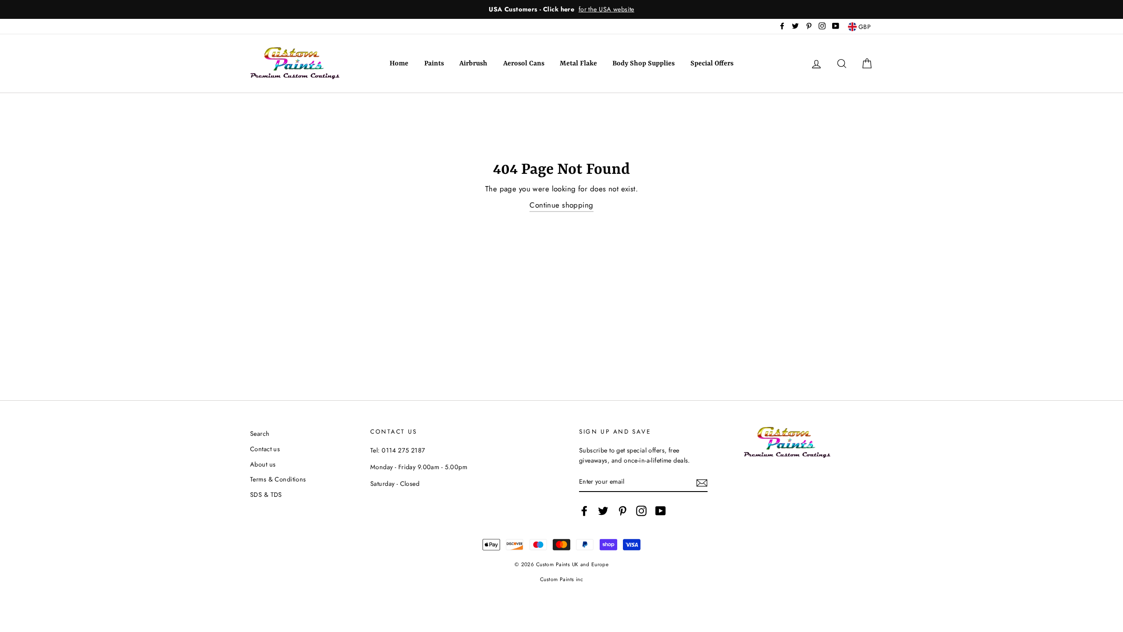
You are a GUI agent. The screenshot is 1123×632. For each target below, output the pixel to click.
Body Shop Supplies (643, 64)
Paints (434, 64)
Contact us (265, 449)
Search (260, 433)
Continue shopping (561, 205)
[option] (561, 9)
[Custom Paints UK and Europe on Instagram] (641, 510)
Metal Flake (578, 64)
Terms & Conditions (278, 479)
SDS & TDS (266, 494)
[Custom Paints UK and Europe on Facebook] (584, 510)
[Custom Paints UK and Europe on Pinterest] (622, 510)
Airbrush (473, 64)
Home (399, 64)
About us (262, 464)
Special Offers (711, 64)
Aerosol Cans (523, 64)
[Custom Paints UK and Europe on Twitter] (603, 510)
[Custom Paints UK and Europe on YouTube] (660, 510)
